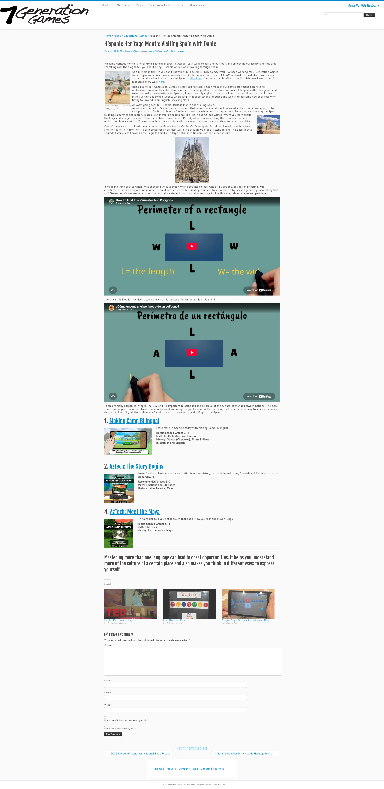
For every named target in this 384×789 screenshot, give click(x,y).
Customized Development (190, 5)
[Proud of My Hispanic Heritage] (132, 604)
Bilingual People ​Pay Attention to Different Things (246, 620)
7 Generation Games (174, 784)
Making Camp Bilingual (134, 420)
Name (108, 680)
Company (184, 769)
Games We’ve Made (159, 5)
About (105, 5)
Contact (205, 769)
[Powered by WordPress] (194, 784)
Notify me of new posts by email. (120, 728)
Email (107, 692)
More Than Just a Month (174, 620)
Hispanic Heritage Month (157, 51)
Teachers (218, 769)
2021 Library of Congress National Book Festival (139, 753)
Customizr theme (218, 784)
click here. (196, 78)
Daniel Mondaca (177, 51)
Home (107, 36)
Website (108, 704)
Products (170, 769)
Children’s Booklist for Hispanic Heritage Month (245, 753)
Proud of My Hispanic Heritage (118, 620)
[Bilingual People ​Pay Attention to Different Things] (250, 604)
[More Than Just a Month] (191, 604)
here (161, 82)
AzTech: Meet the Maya (135, 511)
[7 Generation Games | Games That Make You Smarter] (44, 14)
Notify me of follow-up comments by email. (125, 720)
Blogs (139, 5)
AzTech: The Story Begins (136, 466)
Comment (109, 645)
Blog (195, 769)
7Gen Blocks (123, 5)
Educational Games (135, 36)
